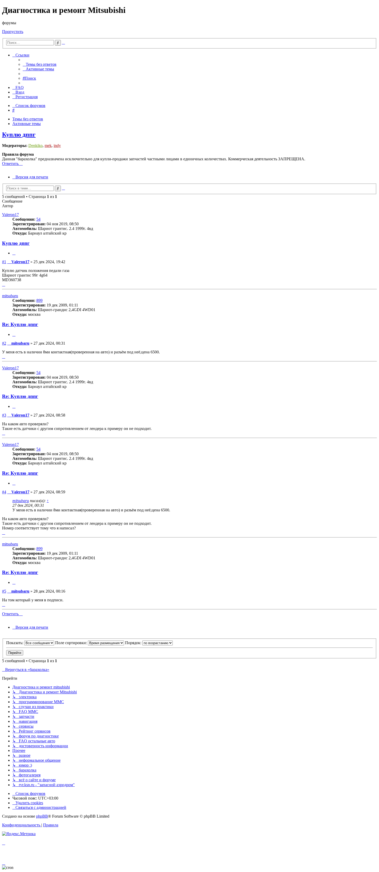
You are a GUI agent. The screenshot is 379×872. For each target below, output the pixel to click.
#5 (4, 591)
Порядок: (133, 643)
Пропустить (12, 31)
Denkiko (35, 145)
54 (38, 219)
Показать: (15, 643)
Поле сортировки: (71, 643)
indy (57, 145)
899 (39, 300)
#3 (4, 415)
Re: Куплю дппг (20, 324)
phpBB (42, 816)
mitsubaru (10, 296)
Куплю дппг (19, 134)
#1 (4, 262)
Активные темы (26, 123)
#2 (4, 343)
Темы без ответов (27, 119)
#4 (4, 492)
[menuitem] (39, 64)
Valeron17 (10, 214)
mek (48, 145)
